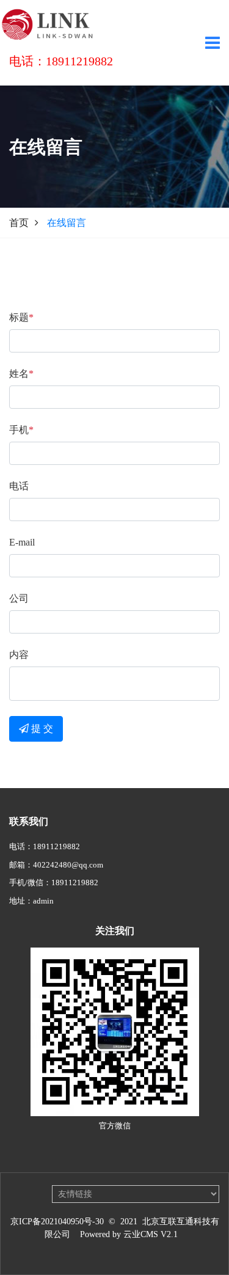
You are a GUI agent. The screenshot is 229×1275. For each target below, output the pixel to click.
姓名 (21, 373)
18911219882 (56, 846)
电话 (19, 486)
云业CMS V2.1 (150, 1234)
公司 (19, 598)
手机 (21, 430)
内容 (19, 654)
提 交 (41, 728)
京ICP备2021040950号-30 (57, 1221)
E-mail (22, 542)
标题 (21, 317)
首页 (19, 222)
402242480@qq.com (68, 864)
